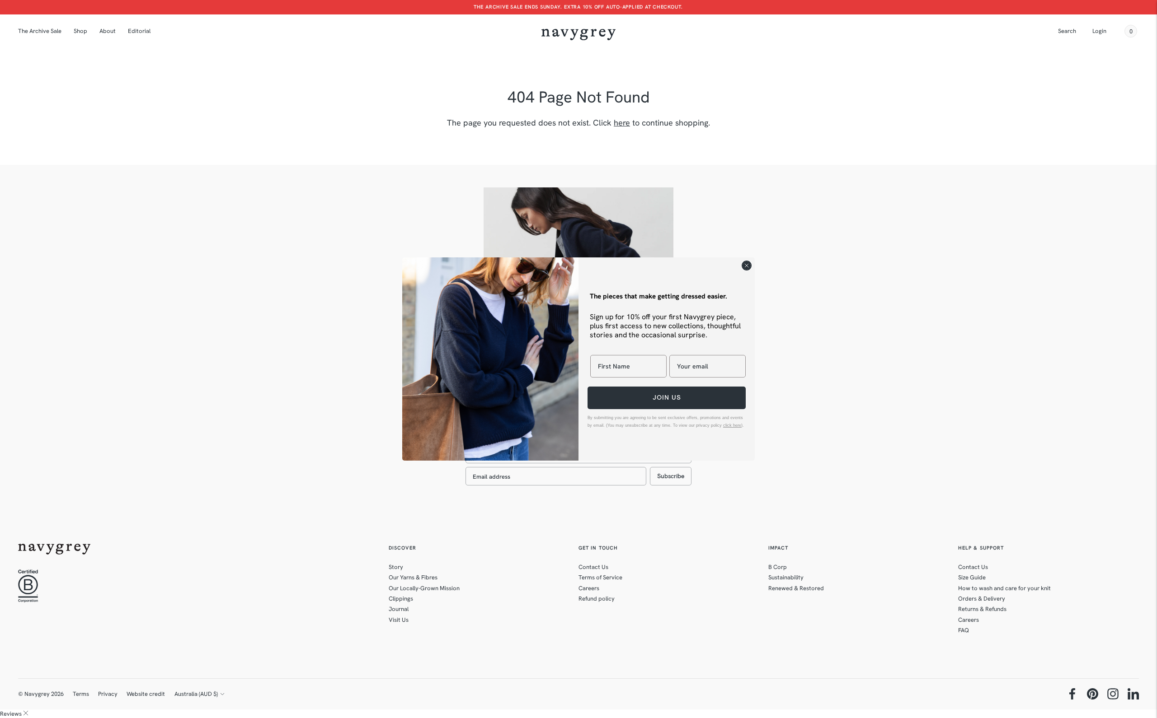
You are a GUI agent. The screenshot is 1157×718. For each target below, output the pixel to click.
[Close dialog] (746, 265)
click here (732, 425)
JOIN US (667, 397)
